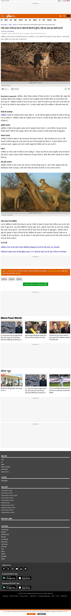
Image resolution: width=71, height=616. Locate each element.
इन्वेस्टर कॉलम (4, 469)
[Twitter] (8, 569)
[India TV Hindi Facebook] (62, 0)
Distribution (64, 596)
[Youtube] (17, 569)
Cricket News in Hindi (7, 500)
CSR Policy (33, 596)
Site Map (5, 596)
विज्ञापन (3, 464)
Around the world (54, 271)
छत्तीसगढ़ (3, 554)
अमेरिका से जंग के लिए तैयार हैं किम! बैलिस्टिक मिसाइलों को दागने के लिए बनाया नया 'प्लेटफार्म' (30, 247)
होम (1, 20)
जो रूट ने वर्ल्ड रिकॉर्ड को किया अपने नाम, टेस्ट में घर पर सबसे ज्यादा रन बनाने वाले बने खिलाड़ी (60, 390)
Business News (5, 502)
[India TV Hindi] (10, 16)
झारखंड (3, 559)
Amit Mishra (10, 31)
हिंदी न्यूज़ (10, 271)
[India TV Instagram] (12, 569)
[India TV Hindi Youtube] (65, 0)
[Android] (60, 0)
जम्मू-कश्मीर (3, 556)
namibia (4, 279)
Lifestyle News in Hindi (7, 512)
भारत (11, 20)
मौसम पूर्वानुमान (4, 480)
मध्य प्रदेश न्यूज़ (4, 539)
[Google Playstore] (9, 578)
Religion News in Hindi (7, 505)
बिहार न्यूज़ (3, 537)
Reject (41, 614)
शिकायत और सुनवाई (5, 467)
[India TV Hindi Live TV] (68, 16)
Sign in (68, 0)
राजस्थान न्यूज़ (4, 544)
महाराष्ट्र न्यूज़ (4, 542)
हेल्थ (55, 20)
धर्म (39, 20)
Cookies (5, 611)
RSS (53, 596)
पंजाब (2, 549)
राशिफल (35, 20)
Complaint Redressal (44, 596)
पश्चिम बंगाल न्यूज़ (5, 534)
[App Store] (24, 578)
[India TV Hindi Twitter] (63, 0)
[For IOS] (24, 587)
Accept (31, 614)
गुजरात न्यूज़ (3, 546)
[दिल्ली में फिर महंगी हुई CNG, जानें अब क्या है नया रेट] (12, 380)
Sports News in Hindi (7, 498)
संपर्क (2, 459)
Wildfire (19, 279)
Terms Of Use (14, 596)
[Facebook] (4, 569)
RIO (58, 596)
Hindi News (4, 24)
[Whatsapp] (66, 89)
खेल (26, 20)
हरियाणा (3, 551)
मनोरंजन (21, 20)
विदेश (15, 20)
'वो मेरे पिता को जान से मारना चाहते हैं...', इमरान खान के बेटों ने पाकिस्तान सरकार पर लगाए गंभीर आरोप (59, 337)
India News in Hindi (6, 490)
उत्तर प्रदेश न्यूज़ (4, 529)
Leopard (11, 279)
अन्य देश (15, 24)
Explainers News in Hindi (8, 507)
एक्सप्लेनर (49, 20)
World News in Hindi (7, 493)
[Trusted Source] (15, 88)
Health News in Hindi (7, 510)
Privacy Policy (24, 596)
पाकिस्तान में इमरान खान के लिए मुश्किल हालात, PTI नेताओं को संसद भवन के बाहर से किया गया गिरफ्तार (33, 252)
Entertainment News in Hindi (9, 495)
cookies (65, 611)
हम (2, 462)
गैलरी (44, 20)
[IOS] (58, 0)
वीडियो (6, 20)
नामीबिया (3, 115)
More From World (11, 317)
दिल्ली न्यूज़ (3, 532)
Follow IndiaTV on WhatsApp (34, 284)
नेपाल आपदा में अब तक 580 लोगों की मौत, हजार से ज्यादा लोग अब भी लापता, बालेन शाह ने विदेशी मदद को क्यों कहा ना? (11, 338)
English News (5, 471)
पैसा (30, 20)
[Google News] (5, 88)
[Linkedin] (21, 569)
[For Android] (9, 587)
